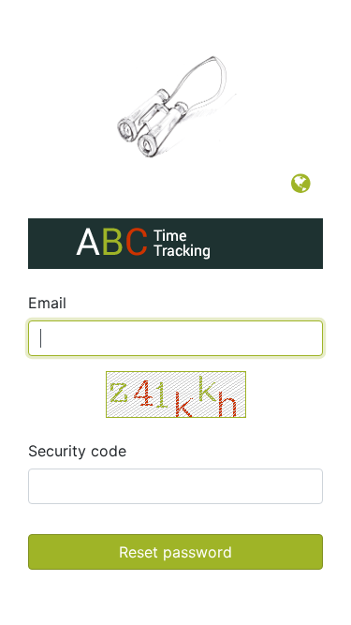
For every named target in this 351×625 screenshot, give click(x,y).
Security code (77, 450)
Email (47, 302)
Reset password (175, 552)
